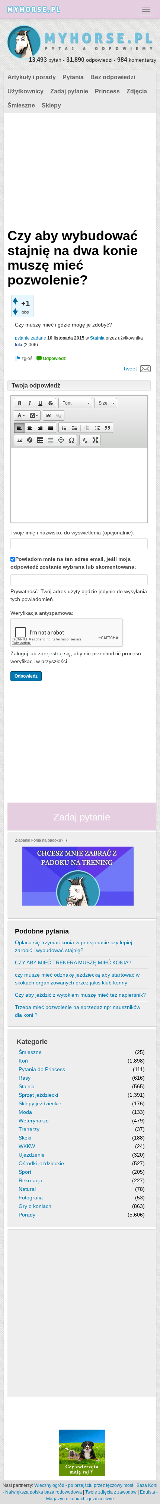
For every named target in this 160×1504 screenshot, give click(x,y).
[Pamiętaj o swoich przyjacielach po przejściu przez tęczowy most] (82, 1453)
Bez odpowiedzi (112, 77)
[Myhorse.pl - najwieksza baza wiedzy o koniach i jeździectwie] (80, 42)
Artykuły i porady (31, 77)
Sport (25, 1172)
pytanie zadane (30, 338)
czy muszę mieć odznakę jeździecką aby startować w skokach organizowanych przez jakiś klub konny (77, 979)
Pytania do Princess (42, 1069)
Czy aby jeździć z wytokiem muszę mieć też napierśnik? (80, 995)
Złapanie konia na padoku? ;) (41, 840)
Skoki (25, 1138)
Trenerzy (29, 1129)
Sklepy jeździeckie (40, 1103)
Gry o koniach (35, 1206)
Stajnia (97, 338)
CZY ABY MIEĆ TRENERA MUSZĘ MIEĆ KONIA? (73, 962)
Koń (23, 1061)
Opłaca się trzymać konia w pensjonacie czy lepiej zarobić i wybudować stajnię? (73, 946)
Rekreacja (30, 1180)
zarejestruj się (54, 653)
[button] (19, 403)
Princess (107, 91)
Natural (27, 1189)
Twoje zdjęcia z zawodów (111, 1492)
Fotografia (31, 1198)
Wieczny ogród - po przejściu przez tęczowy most (83, 1485)
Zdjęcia (137, 91)
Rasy (25, 1078)
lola (18, 344)
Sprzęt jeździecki (38, 1095)
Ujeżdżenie (32, 1155)
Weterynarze (34, 1121)
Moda (25, 1112)
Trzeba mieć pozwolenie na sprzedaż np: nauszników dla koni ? (77, 1011)
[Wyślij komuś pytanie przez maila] (145, 369)
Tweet (130, 369)
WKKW (27, 1146)
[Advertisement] (79, 169)
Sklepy (51, 105)
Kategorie (32, 1041)
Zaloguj (19, 653)
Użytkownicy (25, 91)
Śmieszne (21, 105)
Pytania (73, 77)
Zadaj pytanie (69, 91)
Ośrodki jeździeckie (41, 1163)
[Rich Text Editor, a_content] (79, 485)
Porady (27, 1215)
